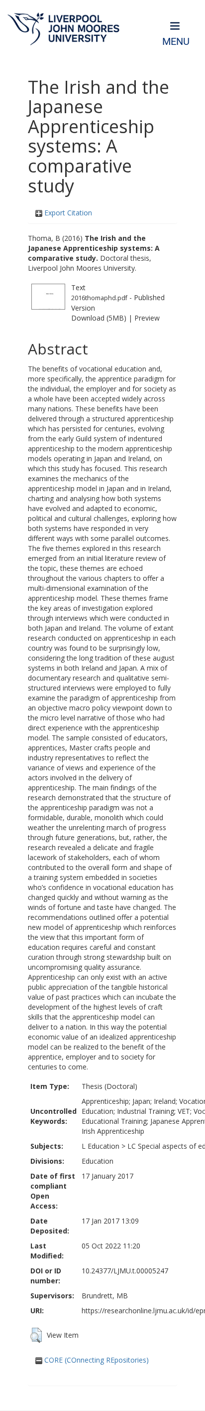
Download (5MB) (98, 318)
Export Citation (67, 212)
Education (97, 1161)
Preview (147, 318)
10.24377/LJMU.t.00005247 (125, 1270)
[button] (36, 1335)
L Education (100, 1146)
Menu (176, 41)
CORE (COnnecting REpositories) (95, 1360)
